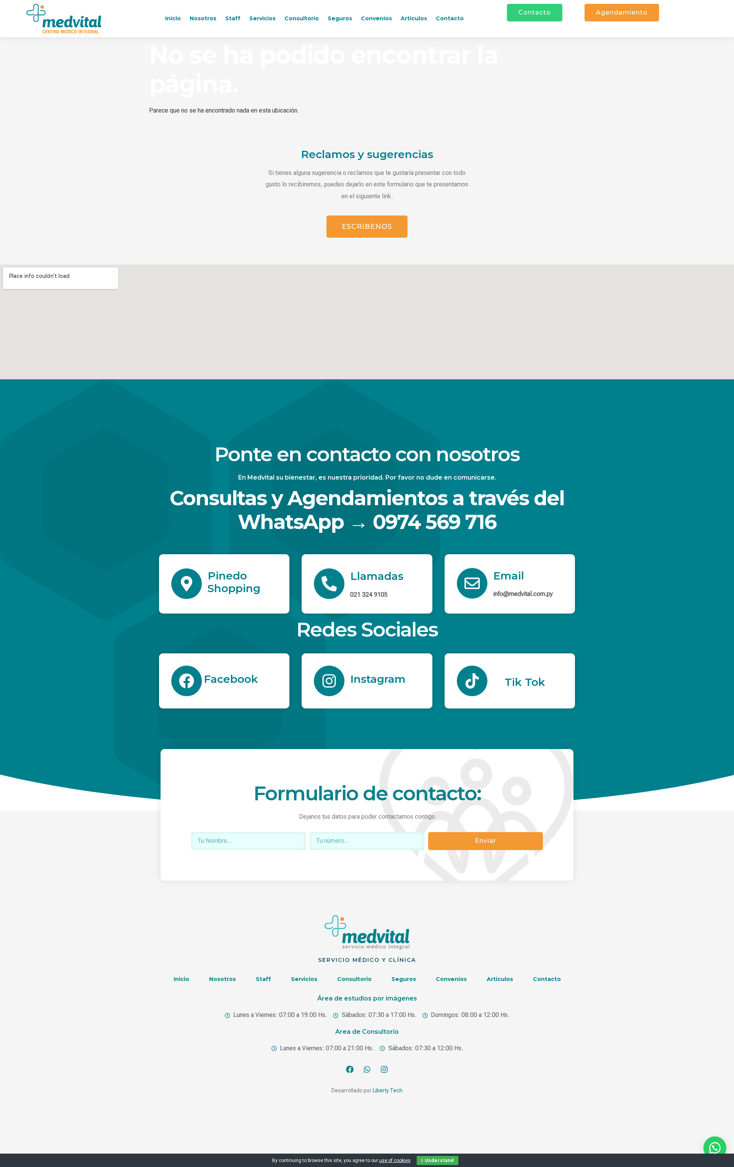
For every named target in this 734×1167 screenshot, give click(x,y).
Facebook (231, 679)
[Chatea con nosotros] (714, 1147)
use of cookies (395, 1160)
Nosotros (203, 18)
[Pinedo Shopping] (186, 583)
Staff (232, 18)
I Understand (437, 1160)
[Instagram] (329, 681)
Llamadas (376, 576)
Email (508, 575)
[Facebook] (186, 681)
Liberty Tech (388, 1090)
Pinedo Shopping (234, 582)
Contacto (450, 18)
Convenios (376, 18)
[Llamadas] (329, 583)
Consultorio (301, 18)
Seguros (340, 18)
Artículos (414, 18)
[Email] (472, 583)
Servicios (262, 18)
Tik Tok (525, 682)
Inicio (173, 18)
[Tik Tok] (472, 681)
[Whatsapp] (367, 1069)
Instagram (378, 679)
